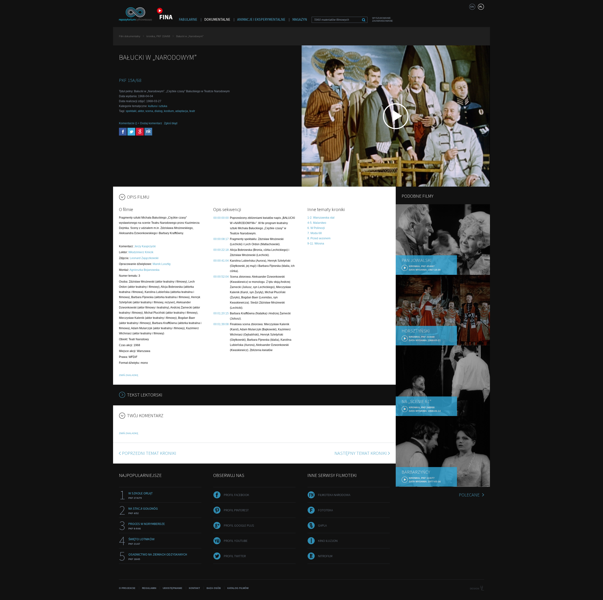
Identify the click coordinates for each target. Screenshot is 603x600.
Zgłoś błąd (170, 123)
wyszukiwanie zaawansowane (382, 19)
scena (149, 111)
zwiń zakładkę (128, 375)
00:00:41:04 (221, 260)
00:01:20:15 (221, 313)
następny (360, 453)
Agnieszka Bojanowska (144, 270)
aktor (141, 111)
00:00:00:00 (221, 218)
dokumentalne (217, 19)
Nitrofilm (325, 556)
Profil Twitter (235, 556)
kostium (169, 111)
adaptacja (181, 111)
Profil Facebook (236, 495)
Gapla (322, 525)
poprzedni (149, 453)
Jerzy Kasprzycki (145, 246)
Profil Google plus (239, 525)
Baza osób (214, 588)
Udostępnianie (172, 588)
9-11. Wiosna (315, 243)
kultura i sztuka (157, 106)
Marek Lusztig (162, 264)
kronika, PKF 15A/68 (158, 36)
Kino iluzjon (328, 541)
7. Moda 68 (314, 233)
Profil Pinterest (236, 510)
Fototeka (325, 510)
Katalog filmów (238, 588)
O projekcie (127, 588)
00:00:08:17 (221, 239)
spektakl (131, 111)
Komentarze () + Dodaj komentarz (140, 123)
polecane (469, 495)
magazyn (299, 19)
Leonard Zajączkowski (144, 258)
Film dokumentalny (129, 36)
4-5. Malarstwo (316, 222)
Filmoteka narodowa (334, 495)
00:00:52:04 (221, 276)
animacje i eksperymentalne (261, 19)
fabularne (188, 19)
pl (480, 6)
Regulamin (149, 588)
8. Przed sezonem (318, 238)
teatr (192, 111)
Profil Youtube (236, 541)
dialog (159, 111)
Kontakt (194, 588)
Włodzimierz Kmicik (140, 252)
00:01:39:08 (221, 324)
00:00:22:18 (221, 250)
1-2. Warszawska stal (320, 217)
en (472, 6)
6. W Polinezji (316, 228)
